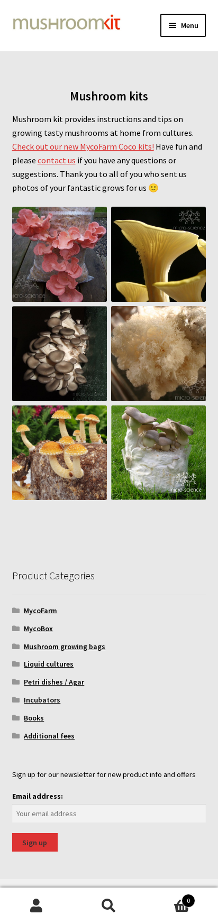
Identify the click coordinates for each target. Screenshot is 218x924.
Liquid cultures (49, 664)
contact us (57, 160)
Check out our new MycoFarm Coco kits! (83, 146)
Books (34, 718)
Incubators (42, 700)
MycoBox (38, 628)
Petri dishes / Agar (54, 682)
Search (108, 906)
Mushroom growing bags (64, 646)
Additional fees (49, 736)
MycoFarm (40, 610)
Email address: (37, 796)
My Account (36, 906)
